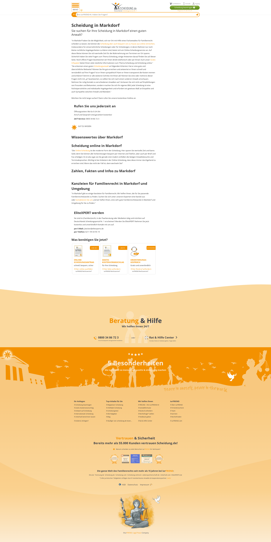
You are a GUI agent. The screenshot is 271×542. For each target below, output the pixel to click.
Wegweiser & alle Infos (184, 11)
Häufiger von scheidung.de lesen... (119, 421)
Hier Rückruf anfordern (141, 269)
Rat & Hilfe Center (145, 421)
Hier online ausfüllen (84, 269)
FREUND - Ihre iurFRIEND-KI (149, 405)
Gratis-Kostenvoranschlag (84, 408)
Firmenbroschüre (177, 408)
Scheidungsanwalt (101, 66)
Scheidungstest (112, 411)
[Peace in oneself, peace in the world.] (7, 354)
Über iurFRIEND (177, 405)
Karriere (174, 414)
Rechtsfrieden (176, 417)
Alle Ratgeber (112, 414)
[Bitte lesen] (81, 10)
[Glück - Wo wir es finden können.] (151, 484)
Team (173, 411)
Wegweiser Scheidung (115, 405)
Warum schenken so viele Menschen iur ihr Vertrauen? (138, 449)
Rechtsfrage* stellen (146, 414)
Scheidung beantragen (83, 405)
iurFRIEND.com (176, 421)
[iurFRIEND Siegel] (114, 459)
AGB (124, 485)
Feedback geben (145, 417)
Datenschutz (133, 485)
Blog (108, 417)
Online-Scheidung (82, 150)
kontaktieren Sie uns (84, 200)
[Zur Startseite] (124, 6)
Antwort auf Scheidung (83, 411)
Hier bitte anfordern (112, 269)
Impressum (144, 485)
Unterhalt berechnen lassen (85, 417)
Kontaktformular (145, 408)
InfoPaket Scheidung (114, 408)
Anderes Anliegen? (82, 421)
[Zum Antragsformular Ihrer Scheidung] (78, 256)
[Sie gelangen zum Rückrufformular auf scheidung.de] (134, 256)
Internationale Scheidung (84, 414)
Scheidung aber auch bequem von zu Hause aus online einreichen (127, 44)
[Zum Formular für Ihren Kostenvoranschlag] (107, 256)
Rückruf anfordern (146, 411)
